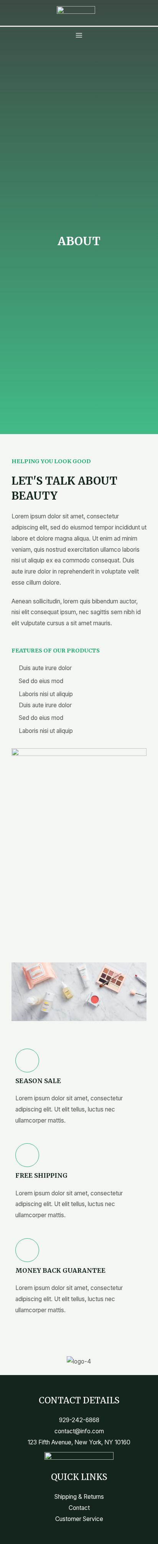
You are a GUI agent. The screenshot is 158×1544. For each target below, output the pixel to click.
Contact (79, 1507)
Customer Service (79, 1519)
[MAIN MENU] (79, 35)
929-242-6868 (79, 1420)
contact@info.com (79, 1431)
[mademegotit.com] (76, 9)
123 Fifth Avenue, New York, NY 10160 (79, 1442)
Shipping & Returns (79, 1496)
